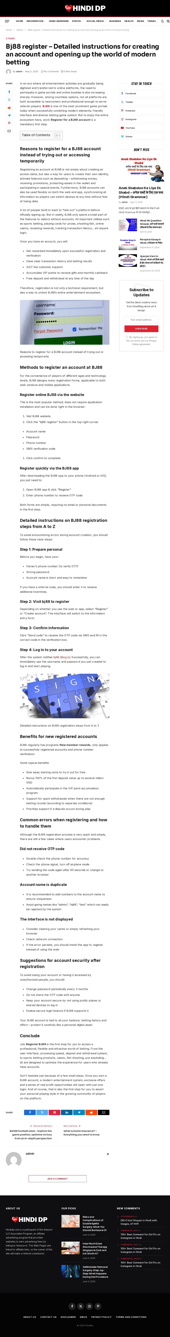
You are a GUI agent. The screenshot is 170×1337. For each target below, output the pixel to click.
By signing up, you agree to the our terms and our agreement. (142, 340)
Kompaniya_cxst (129, 1244)
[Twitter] (9, 100)
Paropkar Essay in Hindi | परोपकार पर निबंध (151, 241)
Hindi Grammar (59, 21)
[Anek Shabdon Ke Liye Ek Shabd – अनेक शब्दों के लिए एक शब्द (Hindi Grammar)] (141, 169)
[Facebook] (9, 92)
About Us (29, 1317)
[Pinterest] (9, 123)
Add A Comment (57, 1178)
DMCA (83, 1317)
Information (35, 21)
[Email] (9, 131)
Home (19, 21)
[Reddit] (9, 108)
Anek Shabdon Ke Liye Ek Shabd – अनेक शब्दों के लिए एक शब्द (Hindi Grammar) (141, 192)
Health (129, 21)
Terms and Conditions (131, 1317)
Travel (151, 21)
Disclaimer (68, 1317)
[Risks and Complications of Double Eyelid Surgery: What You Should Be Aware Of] (70, 1221)
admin (19, 71)
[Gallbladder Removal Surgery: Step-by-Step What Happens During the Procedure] (70, 1271)
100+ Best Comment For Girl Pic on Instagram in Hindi (140, 1236)
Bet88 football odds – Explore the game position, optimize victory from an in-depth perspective (31, 1134)
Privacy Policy (101, 1317)
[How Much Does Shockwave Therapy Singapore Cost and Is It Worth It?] (70, 1248)
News (140, 21)
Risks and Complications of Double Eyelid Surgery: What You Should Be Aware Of (95, 1223)
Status (76, 21)
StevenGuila (127, 1216)
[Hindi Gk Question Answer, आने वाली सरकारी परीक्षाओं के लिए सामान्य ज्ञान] (128, 225)
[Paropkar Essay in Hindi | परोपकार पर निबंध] (128, 243)
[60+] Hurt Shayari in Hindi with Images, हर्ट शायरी (139, 1222)
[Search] (168, 21)
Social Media (95, 21)
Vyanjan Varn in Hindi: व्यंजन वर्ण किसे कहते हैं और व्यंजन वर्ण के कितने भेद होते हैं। (152, 261)
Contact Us (48, 1317)
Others (10, 38)
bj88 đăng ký (62, 657)
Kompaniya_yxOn (130, 1259)
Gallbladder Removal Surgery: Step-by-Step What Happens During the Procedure (95, 1271)
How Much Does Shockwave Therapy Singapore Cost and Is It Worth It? (95, 1248)
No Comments (51, 71)
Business (115, 21)
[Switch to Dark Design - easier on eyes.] (162, 21)
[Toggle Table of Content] (55, 135)
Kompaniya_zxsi (129, 1230)
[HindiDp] (85, 8)
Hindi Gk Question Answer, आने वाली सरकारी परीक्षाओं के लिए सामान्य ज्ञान (152, 224)
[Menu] (7, 21)
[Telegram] (9, 115)
